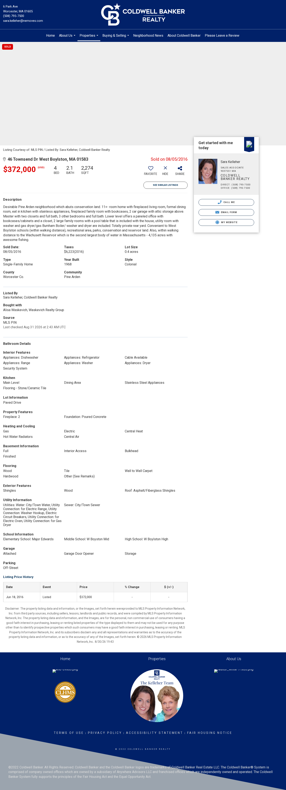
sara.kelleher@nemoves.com (23, 21)
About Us (67, 38)
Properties (89, 37)
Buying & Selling (116, 38)
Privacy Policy (105, 732)
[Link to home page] (142, 14)
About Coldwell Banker (184, 35)
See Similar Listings (165, 185)
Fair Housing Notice (209, 732)
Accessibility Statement (154, 732)
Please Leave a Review (222, 35)
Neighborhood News (148, 35)
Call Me (229, 202)
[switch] (150, 172)
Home (50, 35)
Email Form (228, 212)
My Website (228, 222)
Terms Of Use (69, 732)
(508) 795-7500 (13, 16)
